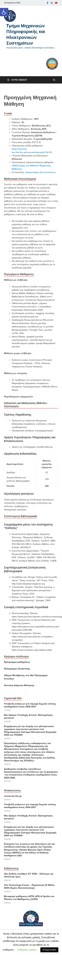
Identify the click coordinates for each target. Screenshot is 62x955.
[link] (4, 12)
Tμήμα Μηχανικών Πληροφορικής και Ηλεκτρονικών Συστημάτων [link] (25, 34)
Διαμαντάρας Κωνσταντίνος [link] (40, 172)
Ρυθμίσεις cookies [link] (26, 949)
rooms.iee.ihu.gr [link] (13, 796)
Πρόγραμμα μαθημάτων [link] (17, 662)
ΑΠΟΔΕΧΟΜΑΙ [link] (49, 950)
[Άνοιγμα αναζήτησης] (54, 80)
